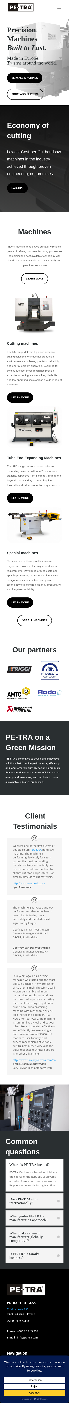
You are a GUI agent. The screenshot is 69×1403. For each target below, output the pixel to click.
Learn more (20, 397)
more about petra (25, 94)
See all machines (34, 620)
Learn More (34, 278)
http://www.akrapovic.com (29, 883)
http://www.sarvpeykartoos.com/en (34, 1060)
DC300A (37, 849)
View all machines (24, 77)
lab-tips (17, 188)
